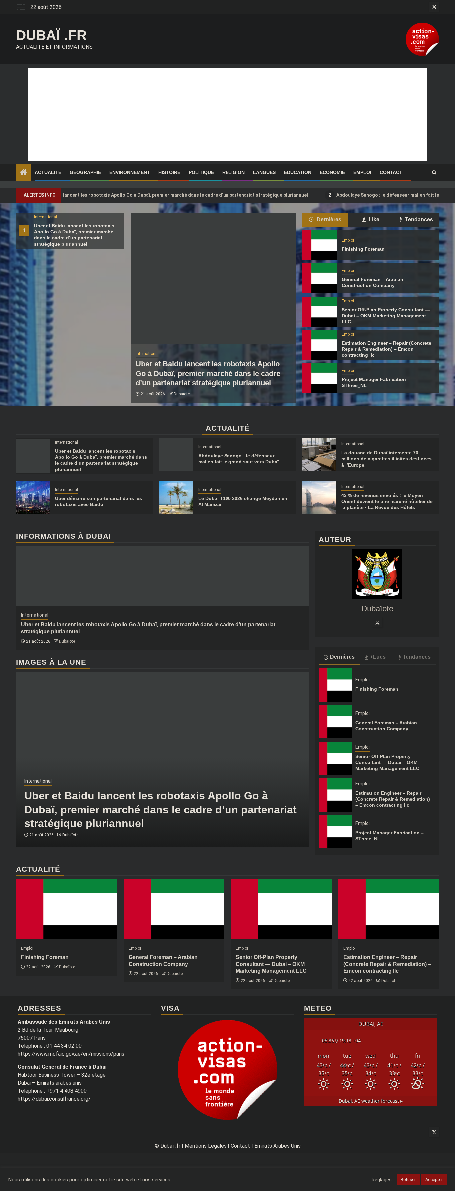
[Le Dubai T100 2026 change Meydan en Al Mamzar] (176, 497)
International (45, 217)
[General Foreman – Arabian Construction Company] (319, 278)
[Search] (434, 172)
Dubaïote (182, 394)
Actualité (48, 172)
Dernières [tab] (328, 219)
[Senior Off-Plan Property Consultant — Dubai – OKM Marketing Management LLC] (319, 312)
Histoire (169, 172)
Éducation (297, 172)
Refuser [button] (408, 1179)
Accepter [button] (434, 1179)
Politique (201, 172)
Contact (391, 172)
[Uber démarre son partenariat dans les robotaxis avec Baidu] (33, 497)
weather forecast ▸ (371, 1101)
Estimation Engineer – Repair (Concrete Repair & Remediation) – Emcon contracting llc (386, 349)
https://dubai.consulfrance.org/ (54, 1099)
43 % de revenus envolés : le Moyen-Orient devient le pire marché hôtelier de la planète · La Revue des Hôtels (387, 501)
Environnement (129, 172)
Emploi (362, 172)
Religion (233, 172)
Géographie (85, 172)
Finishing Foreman (363, 249)
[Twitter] (377, 622)
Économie (332, 172)
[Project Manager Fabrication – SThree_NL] (319, 378)
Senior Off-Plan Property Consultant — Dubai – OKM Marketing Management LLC (386, 315)
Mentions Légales (206, 1146)
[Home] (23, 173)
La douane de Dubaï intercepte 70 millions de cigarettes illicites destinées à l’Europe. (386, 458)
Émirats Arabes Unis (277, 1146)
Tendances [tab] (418, 219)
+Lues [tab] (378, 657)
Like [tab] (373, 219)
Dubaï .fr (51, 35)
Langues (264, 172)
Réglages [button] (382, 1180)
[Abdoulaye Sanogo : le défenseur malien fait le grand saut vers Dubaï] (176, 454)
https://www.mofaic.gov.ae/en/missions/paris (71, 1054)
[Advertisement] (227, 114)
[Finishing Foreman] (319, 245)
